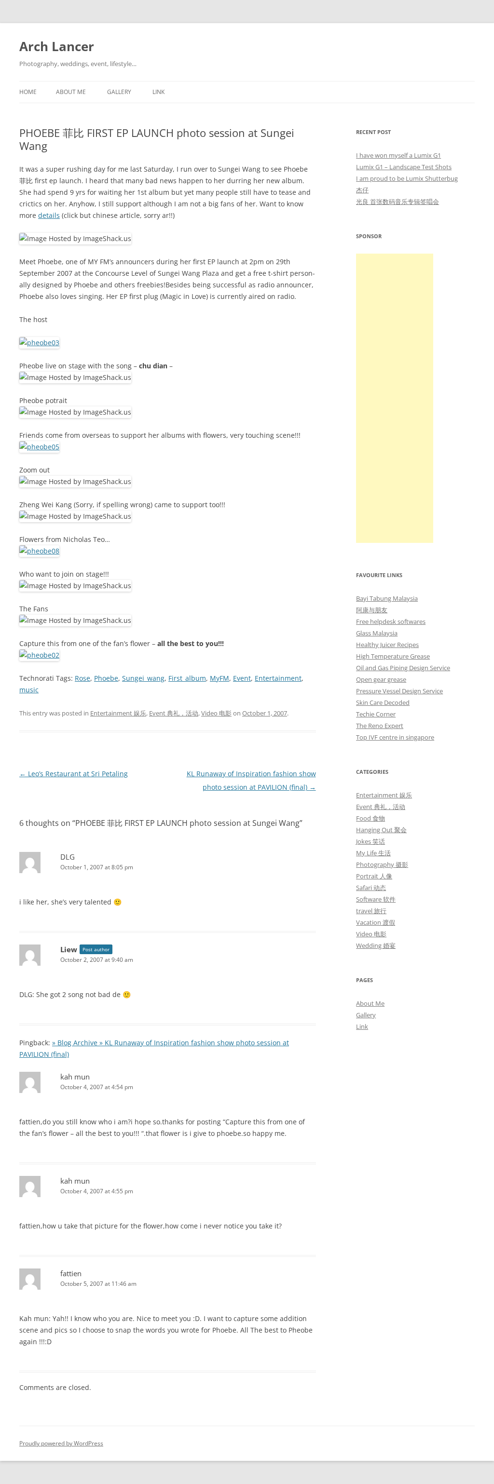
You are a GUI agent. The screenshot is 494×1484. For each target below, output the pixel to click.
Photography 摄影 (382, 864)
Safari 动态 (371, 887)
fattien (71, 1273)
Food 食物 (370, 818)
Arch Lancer (56, 46)
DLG (67, 857)
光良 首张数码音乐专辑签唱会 (397, 201)
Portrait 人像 (374, 876)
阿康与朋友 (371, 610)
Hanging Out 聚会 (381, 829)
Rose (82, 678)
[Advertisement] (394, 398)
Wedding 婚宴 (376, 945)
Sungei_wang (143, 678)
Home (28, 92)
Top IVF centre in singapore (395, 737)
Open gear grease (381, 679)
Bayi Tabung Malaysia (387, 598)
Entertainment (278, 678)
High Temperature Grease (393, 656)
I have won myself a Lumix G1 (398, 155)
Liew (68, 949)
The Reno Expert (379, 725)
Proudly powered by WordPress (61, 1443)
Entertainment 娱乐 (118, 713)
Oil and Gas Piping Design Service (403, 667)
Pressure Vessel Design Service (399, 691)
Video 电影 (216, 713)
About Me (71, 92)
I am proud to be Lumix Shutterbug (407, 178)
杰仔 (362, 190)
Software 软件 (376, 899)
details (49, 215)
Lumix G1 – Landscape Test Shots (404, 166)
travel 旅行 (371, 910)
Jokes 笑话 (370, 841)
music (29, 689)
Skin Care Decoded (383, 702)
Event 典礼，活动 (173, 713)
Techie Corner (376, 714)
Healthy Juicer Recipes (387, 644)
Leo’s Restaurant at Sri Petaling (73, 773)
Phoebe (106, 678)
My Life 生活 (373, 853)
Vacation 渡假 (375, 922)
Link (158, 92)
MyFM (219, 678)
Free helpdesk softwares (390, 621)
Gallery (119, 92)
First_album (187, 678)
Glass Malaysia (377, 633)
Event (242, 678)
